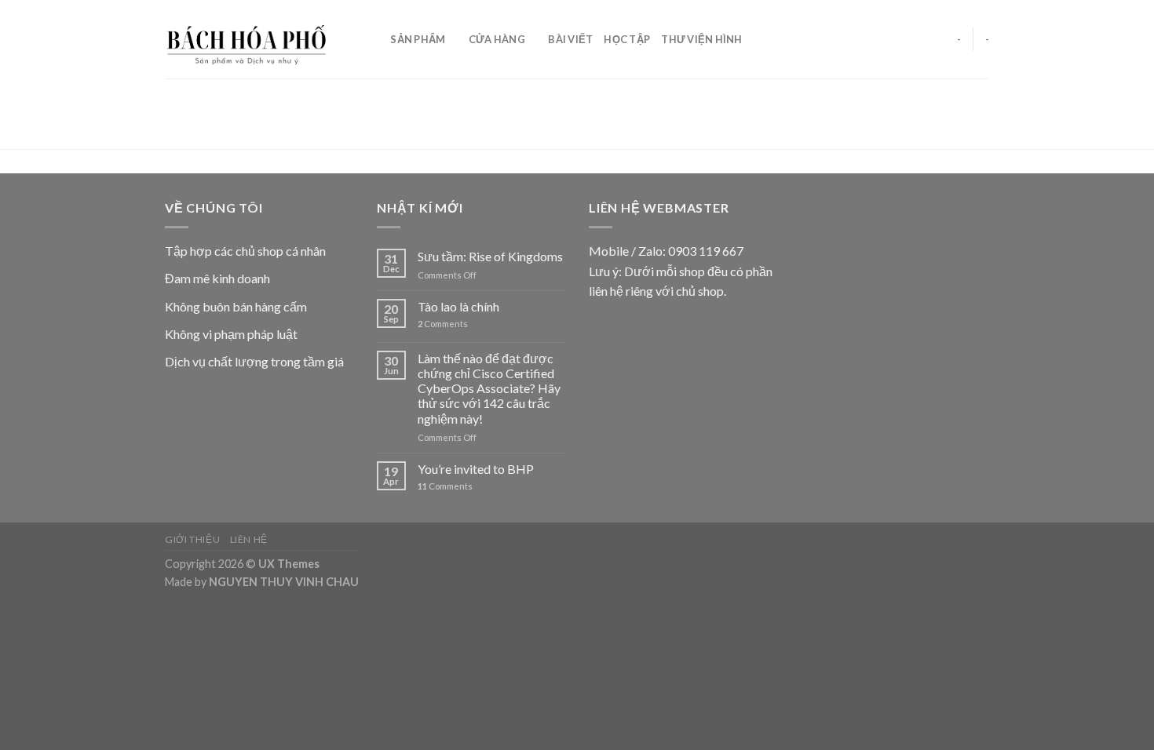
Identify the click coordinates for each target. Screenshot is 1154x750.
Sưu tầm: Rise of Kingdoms (490, 256)
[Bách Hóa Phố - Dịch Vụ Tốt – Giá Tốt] (254, 39)
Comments (443, 324)
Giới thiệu (192, 539)
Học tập (627, 39)
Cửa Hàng (497, 39)
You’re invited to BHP (476, 468)
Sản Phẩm (417, 39)
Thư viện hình (701, 39)
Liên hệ (249, 539)
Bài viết (570, 39)
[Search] (373, 39)
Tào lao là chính (458, 306)
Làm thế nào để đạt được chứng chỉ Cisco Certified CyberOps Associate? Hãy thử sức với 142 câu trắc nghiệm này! (489, 388)
